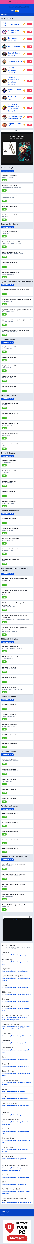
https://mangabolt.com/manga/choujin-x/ (15, 1066)
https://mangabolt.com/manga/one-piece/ (15, 955)
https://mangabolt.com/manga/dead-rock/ (15, 1115)
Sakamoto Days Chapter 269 (11, 272)
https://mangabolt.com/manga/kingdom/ (15, 987)
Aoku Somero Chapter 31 (10, 822)
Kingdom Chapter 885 (14, 125)
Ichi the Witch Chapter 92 (10, 687)
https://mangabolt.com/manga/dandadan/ (15, 1177)
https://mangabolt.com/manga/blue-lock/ (15, 1001)
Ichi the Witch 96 (14, 47)
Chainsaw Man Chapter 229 (10, 549)
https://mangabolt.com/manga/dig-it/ (14, 1184)
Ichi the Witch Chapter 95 (10, 657)
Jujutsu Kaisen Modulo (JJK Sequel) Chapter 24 (16, 299)
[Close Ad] (31, 131)
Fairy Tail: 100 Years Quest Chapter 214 (14, 905)
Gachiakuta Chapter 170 (9, 744)
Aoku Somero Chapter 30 (10, 831)
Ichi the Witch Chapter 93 (10, 677)
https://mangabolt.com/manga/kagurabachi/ (16, 971)
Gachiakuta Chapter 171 (9, 735)
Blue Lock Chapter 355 (9, 491)
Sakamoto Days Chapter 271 (11, 252)
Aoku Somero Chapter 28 (10, 849)
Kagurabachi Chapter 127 (10, 434)
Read (29, 24)
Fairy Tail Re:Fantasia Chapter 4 (12, 70)
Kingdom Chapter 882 (9, 376)
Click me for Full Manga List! (17, 2)
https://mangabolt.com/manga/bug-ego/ (15, 1099)
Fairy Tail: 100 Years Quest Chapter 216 (14, 884)
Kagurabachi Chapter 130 (12, 39)
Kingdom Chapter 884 (9, 357)
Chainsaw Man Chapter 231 (10, 528)
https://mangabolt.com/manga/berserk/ (15, 1059)
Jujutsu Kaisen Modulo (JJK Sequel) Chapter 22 (16, 320)
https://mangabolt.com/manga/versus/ (14, 1091)
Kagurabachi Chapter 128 (10, 423)
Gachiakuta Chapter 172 (9, 725)
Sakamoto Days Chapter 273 (11, 232)
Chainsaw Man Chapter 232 (10, 518)
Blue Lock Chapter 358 (14, 90)
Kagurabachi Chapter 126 (10, 444)
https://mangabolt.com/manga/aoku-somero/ (16, 1202)
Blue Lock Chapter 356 (9, 481)
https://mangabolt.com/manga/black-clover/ (16, 1036)
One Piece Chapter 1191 (14, 98)
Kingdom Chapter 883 (9, 366)
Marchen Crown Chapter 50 (13, 32)
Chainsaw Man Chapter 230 (10, 539)
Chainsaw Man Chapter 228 (10, 559)
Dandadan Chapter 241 (9, 789)
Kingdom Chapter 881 (9, 386)
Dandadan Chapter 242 (9, 779)
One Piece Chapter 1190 (9, 186)
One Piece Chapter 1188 (9, 206)
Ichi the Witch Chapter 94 (10, 667)
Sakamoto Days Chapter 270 (11, 262)
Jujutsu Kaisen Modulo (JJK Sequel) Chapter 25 (16, 289)
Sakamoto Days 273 (15, 62)
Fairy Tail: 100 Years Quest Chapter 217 (14, 874)
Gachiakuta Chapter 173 (9, 704)
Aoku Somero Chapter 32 (10, 814)
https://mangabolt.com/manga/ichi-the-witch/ (17, 994)
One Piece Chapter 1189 (9, 196)
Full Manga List (13, 24)
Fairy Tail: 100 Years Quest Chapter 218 (15, 117)
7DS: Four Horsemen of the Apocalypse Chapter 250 (14, 81)
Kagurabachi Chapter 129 (10, 413)
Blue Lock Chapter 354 (9, 501)
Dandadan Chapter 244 (9, 759)
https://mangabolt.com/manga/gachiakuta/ (16, 1043)
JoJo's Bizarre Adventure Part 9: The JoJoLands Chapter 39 (14, 107)
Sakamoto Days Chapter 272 (11, 242)
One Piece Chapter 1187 (9, 215)
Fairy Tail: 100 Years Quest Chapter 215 (14, 894)
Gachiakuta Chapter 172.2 (10, 714)
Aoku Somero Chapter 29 (10, 840)
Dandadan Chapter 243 (9, 769)
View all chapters (7, 171)
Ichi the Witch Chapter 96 (10, 647)
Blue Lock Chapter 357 (9, 471)
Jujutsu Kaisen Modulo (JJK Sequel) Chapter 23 (16, 310)
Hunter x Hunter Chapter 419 (14, 54)
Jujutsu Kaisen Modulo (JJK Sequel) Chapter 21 (16, 330)
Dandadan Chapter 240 (9, 798)
